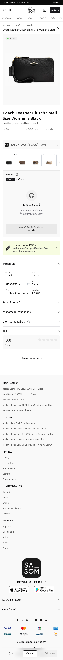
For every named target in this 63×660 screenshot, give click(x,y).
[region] (31, 69)
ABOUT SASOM (12, 600)
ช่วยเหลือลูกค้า (10, 610)
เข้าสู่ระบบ (55, 10)
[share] (58, 27)
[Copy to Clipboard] (28, 284)
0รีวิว (55, 344)
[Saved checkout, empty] (44, 10)
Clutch (35, 275)
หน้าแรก (6, 25)
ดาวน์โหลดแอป (23, 2)
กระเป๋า (18, 25)
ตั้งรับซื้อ (31, 231)
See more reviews (32, 358)
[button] (4, 10)
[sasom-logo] (31, 10)
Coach (29, 25)
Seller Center (9, 2)
